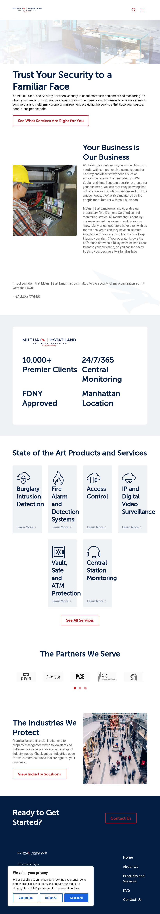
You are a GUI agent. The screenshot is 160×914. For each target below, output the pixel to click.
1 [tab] (75, 688)
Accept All (76, 897)
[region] (51, 886)
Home (128, 857)
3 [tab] (85, 688)
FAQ (126, 890)
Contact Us (121, 818)
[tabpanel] (26, 677)
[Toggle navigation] (143, 10)
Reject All (51, 897)
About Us (130, 867)
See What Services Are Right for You (51, 120)
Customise (26, 897)
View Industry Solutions (39, 774)
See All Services (80, 620)
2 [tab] (80, 688)
